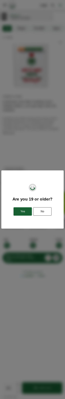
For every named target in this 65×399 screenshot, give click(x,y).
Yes (22, 211)
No (42, 211)
